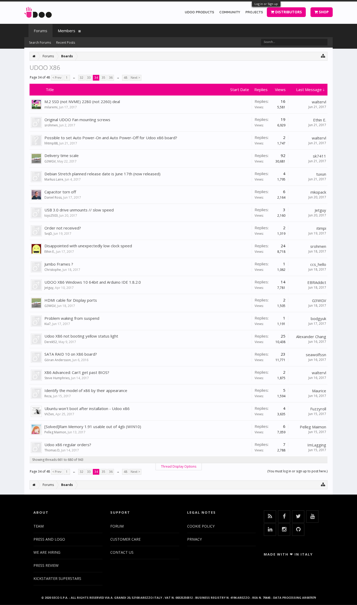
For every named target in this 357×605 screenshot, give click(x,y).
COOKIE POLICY (201, 526)
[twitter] (298, 516)
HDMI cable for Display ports (70, 300)
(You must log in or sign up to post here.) (297, 471)
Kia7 (47, 324)
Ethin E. (319, 119)
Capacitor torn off (60, 191)
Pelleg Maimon (55, 432)
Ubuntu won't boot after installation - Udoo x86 (87, 408)
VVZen (49, 414)
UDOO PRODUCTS (199, 12)
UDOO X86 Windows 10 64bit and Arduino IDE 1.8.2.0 (92, 282)
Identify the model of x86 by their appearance (85, 390)
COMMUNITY (229, 12)
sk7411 (319, 156)
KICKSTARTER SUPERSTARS (57, 578)
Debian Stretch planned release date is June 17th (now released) (102, 173)
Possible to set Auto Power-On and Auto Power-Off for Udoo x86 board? (110, 137)
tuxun (321, 174)
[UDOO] (38, 11)
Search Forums (40, 42)
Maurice (319, 390)
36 (111, 77)
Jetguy (320, 210)
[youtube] (312, 516)
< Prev (56, 77)
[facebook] (284, 516)
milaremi (50, 107)
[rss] (270, 516)
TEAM (38, 526)
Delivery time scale (61, 155)
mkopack (318, 192)
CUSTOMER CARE (125, 539)
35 (103, 77)
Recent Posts (65, 42)
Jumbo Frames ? (58, 264)
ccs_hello (318, 264)
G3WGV (50, 161)
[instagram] (284, 529)
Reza (47, 396)
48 (125, 77)
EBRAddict (316, 282)
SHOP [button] (323, 11)
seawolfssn (316, 354)
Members (66, 30)
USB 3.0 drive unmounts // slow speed (79, 209)
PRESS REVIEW (46, 565)
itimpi (321, 228)
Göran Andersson (57, 360)
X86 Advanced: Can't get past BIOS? (76, 372)
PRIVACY (194, 539)
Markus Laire (53, 179)
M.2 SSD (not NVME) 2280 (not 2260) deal (82, 101)
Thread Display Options (178, 466)
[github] (298, 529)
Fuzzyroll (318, 408)
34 (96, 77)
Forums (40, 30)
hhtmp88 (51, 143)
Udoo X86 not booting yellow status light (81, 336)
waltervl (319, 101)
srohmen (51, 125)
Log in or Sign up (266, 4)
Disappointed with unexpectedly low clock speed (88, 245)
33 (89, 77)
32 (81, 77)
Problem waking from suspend (71, 318)
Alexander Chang (311, 336)
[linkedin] (270, 529)
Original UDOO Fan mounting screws (77, 119)
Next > (135, 77)
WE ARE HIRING (46, 552)
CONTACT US (122, 552)
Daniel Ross (53, 197)
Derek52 (50, 342)
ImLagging (316, 444)
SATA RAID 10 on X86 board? (70, 354)
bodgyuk (318, 318)
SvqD (48, 233)
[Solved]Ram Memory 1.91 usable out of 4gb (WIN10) (92, 426)
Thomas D (52, 450)
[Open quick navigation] (323, 55)
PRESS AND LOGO (49, 539)
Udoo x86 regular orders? (67, 444)
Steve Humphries (57, 378)
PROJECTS (254, 12)
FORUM (117, 526)
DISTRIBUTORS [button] (288, 11)
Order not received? (62, 228)
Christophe (52, 269)
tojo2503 (51, 215)
